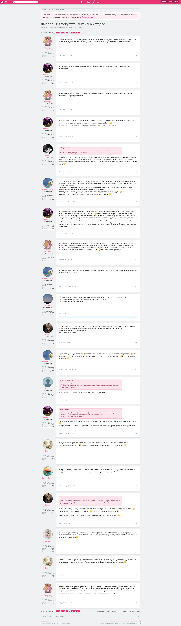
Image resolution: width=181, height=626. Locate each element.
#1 (136, 56)
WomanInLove (47, 189)
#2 (136, 83)
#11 (136, 342)
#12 (136, 369)
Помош (122, 621)
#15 (136, 459)
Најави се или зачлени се (170, 1)
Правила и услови (120, 623)
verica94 (63, 317)
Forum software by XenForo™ (55, 623)
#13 (136, 400)
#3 (136, 109)
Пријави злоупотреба (107, 623)
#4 (136, 136)
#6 (136, 202)
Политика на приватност (133, 623)
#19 (136, 576)
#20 (136, 603)
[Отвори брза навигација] (138, 9)
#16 (136, 486)
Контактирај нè (114, 621)
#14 (136, 433)
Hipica (47, 305)
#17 (136, 523)
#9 (136, 286)
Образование (54, 27)
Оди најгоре (134, 621)
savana (48, 541)
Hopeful (48, 156)
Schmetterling (47, 478)
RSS (140, 621)
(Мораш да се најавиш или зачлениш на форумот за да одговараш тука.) (118, 611)
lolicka (47, 451)
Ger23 (47, 389)
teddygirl (69, 27)
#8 (136, 259)
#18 (136, 549)
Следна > (76, 32)
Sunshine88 (47, 75)
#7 (136, 234)
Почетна (127, 621)
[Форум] (6, 2)
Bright (47, 335)
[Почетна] (2, 2)
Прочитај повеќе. (89, 17)
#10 (136, 313)
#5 (136, 172)
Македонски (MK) (45, 621)
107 (72, 32)
